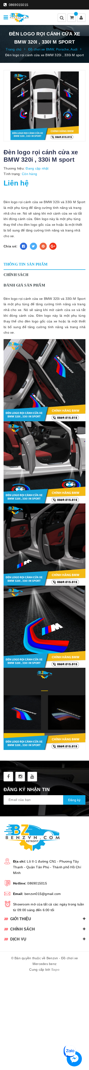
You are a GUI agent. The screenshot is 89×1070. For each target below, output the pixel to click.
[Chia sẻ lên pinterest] (43, 246)
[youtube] (32, 776)
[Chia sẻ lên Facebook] (23, 246)
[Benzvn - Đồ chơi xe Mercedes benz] (19, 17)
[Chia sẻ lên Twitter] (33, 246)
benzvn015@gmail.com (42, 894)
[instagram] (20, 776)
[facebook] (8, 776)
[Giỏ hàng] (72, 18)
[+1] (52, 246)
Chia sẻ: (10, 246)
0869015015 (18, 5)
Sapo (55, 969)
